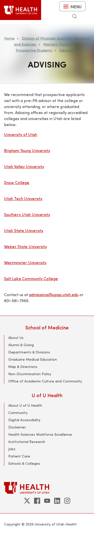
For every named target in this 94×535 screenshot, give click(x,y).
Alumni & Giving (21, 344)
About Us (16, 337)
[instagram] (67, 501)
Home (9, 38)
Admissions (68, 50)
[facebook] (37, 501)
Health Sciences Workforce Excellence (40, 434)
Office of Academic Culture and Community (45, 381)
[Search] (74, 16)
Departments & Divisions (29, 352)
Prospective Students (34, 50)
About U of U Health (25, 405)
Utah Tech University (23, 198)
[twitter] (27, 501)
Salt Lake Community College (31, 278)
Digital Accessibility (24, 419)
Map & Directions (22, 366)
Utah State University (23, 230)
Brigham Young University (27, 150)
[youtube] (47, 501)
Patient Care (19, 456)
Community (18, 412)
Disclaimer (17, 427)
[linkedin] (57, 501)
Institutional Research (26, 441)
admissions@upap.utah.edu (53, 294)
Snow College (16, 182)
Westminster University (25, 262)
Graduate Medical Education (32, 359)
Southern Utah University (27, 214)
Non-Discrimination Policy (29, 373)
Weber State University (25, 246)
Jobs (12, 448)
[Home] (20, 10)
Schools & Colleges (24, 463)
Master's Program (58, 44)
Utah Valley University (24, 166)
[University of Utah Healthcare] (47, 488)
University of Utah (20, 134)
